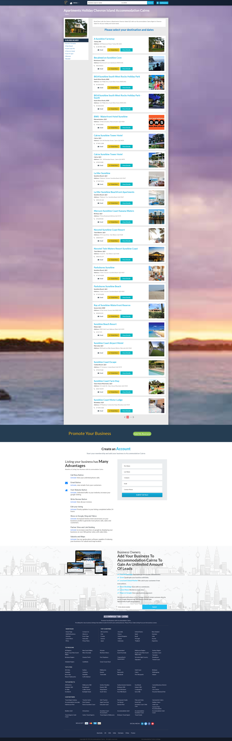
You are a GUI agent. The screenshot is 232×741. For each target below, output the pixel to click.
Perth (119, 670)
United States (139, 632)
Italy (102, 634)
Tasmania (155, 655)
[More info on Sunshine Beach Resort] (156, 330)
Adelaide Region (69, 662)
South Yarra (103, 691)
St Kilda (67, 689)
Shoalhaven (155, 657)
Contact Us (85, 632)
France (120, 634)
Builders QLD (69, 711)
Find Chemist (86, 702)
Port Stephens (104, 657)
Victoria (102, 650)
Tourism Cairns (86, 700)
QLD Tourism (103, 700)
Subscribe (85, 638)
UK (105, 733)
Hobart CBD (138, 687)
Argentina (155, 641)
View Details (126, 50)
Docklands (68, 691)
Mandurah (120, 674)
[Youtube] (152, 723)
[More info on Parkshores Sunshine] (156, 273)
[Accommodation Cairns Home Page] (158, 3)
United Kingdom (122, 636)
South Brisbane (121, 689)
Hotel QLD (138, 702)
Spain (136, 634)
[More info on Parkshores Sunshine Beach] (156, 292)
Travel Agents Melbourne (107, 715)
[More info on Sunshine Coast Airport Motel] (156, 349)
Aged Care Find (104, 702)
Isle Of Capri (69, 53)
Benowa (68, 56)
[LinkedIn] (142, 723)
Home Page (69, 632)
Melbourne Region (140, 650)
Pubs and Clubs (139, 700)
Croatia (103, 636)
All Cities (67, 670)
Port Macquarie (139, 674)
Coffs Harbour (86, 677)
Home (67, 14)
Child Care (155, 704)
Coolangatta (138, 689)
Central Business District (159, 685)
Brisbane (154, 670)
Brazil (136, 636)
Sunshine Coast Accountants (104, 711)
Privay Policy (86, 641)
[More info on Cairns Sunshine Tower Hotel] (156, 141)
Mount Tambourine (70, 677)
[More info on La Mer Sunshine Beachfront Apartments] (156, 197)
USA (109, 733)
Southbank (138, 685)
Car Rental (120, 702)
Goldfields (85, 662)
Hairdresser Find (69, 704)
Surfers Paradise (71, 43)
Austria (154, 638)
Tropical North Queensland (121, 658)
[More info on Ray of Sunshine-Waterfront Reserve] (156, 311)
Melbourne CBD (87, 685)
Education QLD (104, 704)
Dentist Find (120, 704)
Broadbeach (85, 687)
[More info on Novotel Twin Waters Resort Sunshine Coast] (156, 254)
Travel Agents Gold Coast (70, 716)
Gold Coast (138, 670)
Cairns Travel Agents (88, 715)
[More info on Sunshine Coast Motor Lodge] (156, 405)
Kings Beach (103, 689)
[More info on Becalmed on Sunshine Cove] (156, 63)
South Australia (121, 652)
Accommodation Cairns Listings (150, 739)
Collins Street (86, 689)
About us (85, 634)
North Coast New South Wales (72, 653)
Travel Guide (138, 715)
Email (101, 50)
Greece (103, 638)
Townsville (103, 674)
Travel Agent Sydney (71, 700)
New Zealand (155, 632)
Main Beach (69, 46)
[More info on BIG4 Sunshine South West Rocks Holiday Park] (156, 82)
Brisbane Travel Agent (123, 715)
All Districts (68, 685)
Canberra (85, 672)
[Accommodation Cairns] (74, 3)
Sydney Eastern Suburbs (124, 685)
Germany (154, 634)
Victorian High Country (141, 657)
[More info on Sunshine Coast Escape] (156, 367)
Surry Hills (137, 691)
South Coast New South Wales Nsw (142, 653)
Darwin (102, 672)
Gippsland (138, 659)
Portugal (137, 638)
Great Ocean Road (105, 662)
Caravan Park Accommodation (156, 707)
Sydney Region (156, 650)
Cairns (136, 672)
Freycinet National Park (158, 691)
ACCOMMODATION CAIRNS (116, 616)
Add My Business (142, 433)
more (131, 417)
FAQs (67, 641)
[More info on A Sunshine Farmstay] (156, 44)
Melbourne (103, 670)
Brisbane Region (69, 657)
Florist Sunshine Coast (88, 704)
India (153, 636)
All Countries (104, 632)
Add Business (164, 3)
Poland (120, 638)
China (127, 733)
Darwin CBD (103, 687)
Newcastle (120, 672)
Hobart (154, 674)
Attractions (85, 711)
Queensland (120, 650)
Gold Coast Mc (70, 48)
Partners (68, 636)
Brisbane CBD (121, 687)
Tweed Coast (156, 659)
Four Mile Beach (121, 691)
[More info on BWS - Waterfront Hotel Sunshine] (156, 122)
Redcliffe (85, 674)
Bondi (154, 687)
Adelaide (67, 672)
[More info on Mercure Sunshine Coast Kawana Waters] (156, 216)
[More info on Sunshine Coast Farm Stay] (156, 386)
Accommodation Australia (72, 702)
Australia (120, 632)
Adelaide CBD (69, 687)
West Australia (86, 652)
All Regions (68, 650)
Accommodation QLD (123, 711)
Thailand (137, 641)
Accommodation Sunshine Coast (139, 711)
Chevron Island (70, 51)
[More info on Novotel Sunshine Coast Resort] (156, 235)
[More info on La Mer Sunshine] (156, 179)
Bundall (68, 59)
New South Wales (87, 650)
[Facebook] (149, 723)
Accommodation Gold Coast (158, 711)
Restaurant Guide (122, 700)
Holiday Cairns (156, 702)
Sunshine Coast (156, 652)
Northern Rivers (104, 652)
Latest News (69, 638)
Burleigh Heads (86, 691)
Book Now (114, 50)
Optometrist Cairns (157, 700)
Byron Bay (68, 674)
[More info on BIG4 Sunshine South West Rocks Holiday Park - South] (156, 101)
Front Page (85, 636)
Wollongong (155, 672)
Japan (102, 641)
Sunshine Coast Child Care (141, 705)
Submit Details (142, 495)
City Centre (155, 689)
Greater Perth (86, 657)
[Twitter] (145, 723)
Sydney (84, 670)
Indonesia (120, 641)
